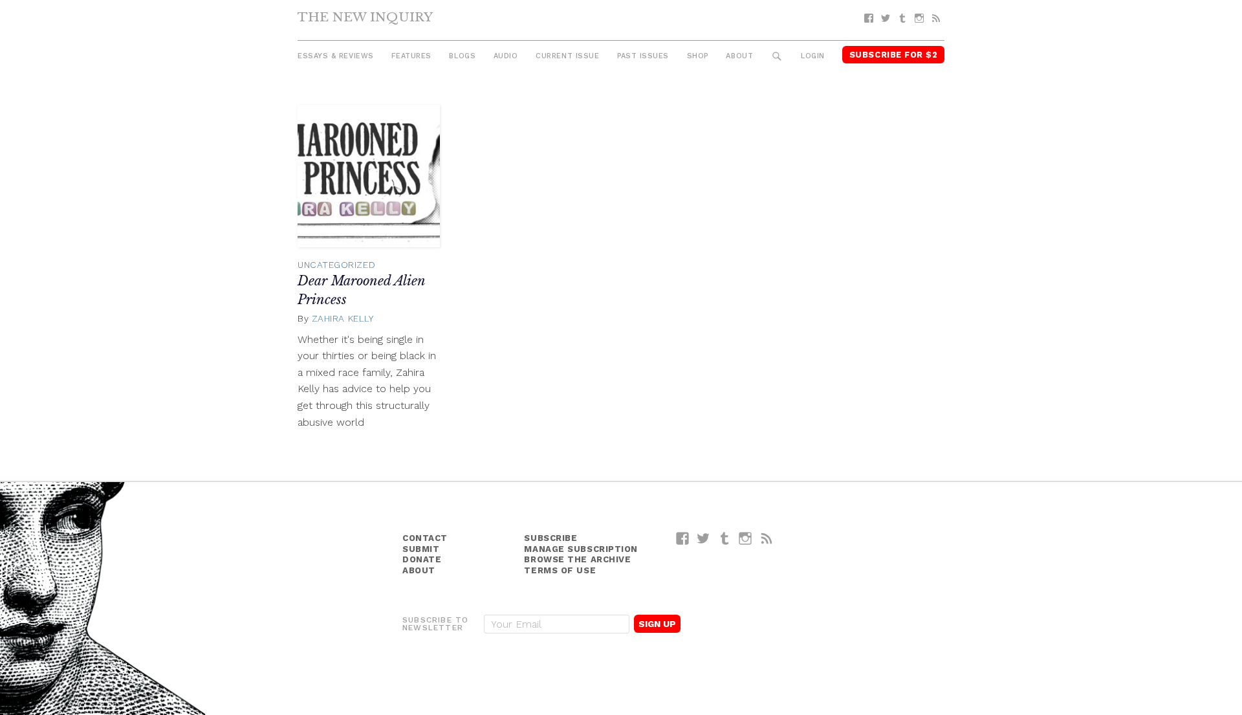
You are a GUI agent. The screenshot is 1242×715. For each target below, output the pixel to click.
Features (411, 56)
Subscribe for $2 (893, 55)
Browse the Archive (577, 559)
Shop (697, 56)
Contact (425, 538)
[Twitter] (885, 18)
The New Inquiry (365, 17)
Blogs (462, 56)
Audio (506, 56)
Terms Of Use (560, 570)
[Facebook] (868, 18)
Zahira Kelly (343, 318)
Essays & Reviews (336, 56)
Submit (420, 549)
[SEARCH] (777, 56)
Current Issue (567, 56)
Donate (421, 559)
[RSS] (936, 18)
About (739, 56)
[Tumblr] (902, 18)
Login (813, 56)
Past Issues (643, 56)
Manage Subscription (580, 549)
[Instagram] (919, 18)
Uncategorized (336, 264)
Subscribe (550, 538)
